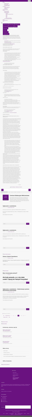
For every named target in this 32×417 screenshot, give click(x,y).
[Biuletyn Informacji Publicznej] (5, 364)
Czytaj (28, 223)
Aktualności (9, 274)
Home (4, 413)
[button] (11, 22)
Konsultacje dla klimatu (6, 342)
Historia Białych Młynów (6, 5)
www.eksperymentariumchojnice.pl (8, 42)
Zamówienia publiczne (5, 20)
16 (23, 315)
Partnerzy (25, 413)
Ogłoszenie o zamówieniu (9, 206)
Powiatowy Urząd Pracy (7, 352)
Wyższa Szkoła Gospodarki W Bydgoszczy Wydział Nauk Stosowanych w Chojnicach (15, 356)
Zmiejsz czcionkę (6, 24)
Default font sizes (17, 24)
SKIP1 (6, 16)
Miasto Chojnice (6, 350)
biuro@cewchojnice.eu (4, 401)
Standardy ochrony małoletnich (18, 414)
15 (21, 315)
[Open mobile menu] (1, 0)
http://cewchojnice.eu (5, 199)
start (3, 315)
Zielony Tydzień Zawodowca (10, 256)
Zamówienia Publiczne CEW (11, 207)
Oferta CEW (4, 6)
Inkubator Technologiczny (7, 7)
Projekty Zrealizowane (6, 12)
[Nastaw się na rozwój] (4, 321)
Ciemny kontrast (11, 26)
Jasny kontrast (5, 26)
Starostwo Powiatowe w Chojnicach (8, 354)
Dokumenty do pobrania (5, 9)
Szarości (16, 26)
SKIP (6, 17)
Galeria (15, 413)
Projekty (4, 10)
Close (19, 184)
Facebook (28, 1)
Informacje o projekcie (6, 3)
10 (13, 315)
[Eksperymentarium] (4, 323)
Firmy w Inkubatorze (11, 413)
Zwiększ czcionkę (12, 24)
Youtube (30, 1)
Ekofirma (7, 13)
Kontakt (3, 19)
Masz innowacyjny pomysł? (10, 273)
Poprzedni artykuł (7, 315)
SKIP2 (6, 15)
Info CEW (4, 2)
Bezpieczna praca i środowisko (7, 336)
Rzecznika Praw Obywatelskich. (13, 112)
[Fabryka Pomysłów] (5, 270)
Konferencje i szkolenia (20, 413)
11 (15, 315)
